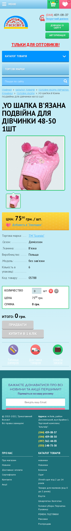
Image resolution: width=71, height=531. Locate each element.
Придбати (18, 324)
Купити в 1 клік (23, 333)
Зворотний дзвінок (57, 18)
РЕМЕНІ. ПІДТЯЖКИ (48, 514)
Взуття (41, 496)
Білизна (42, 469)
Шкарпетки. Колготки (50, 500)
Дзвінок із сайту (57, 26)
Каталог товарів (16, 56)
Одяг (41, 474)
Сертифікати (9, 474)
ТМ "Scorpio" (36, 236)
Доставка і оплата (12, 469)
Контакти (7, 479)
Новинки (43, 464)
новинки (43, 460)
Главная (7, 89)
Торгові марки (15, 69)
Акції (4, 484)
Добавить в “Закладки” (27, 224)
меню (12, 4)
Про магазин (9, 460)
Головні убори (26, 93)
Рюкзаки (43, 518)
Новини (6, 464)
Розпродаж (44, 523)
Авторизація (57, 35)
